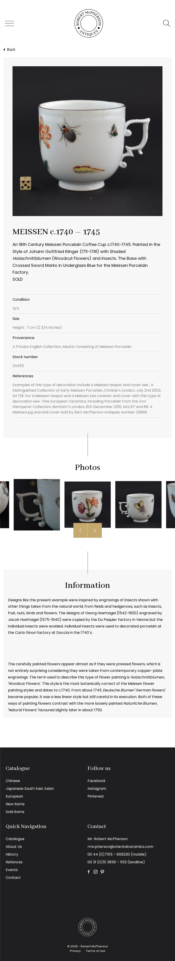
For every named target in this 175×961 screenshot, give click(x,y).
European (14, 796)
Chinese (13, 780)
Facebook (97, 780)
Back (11, 49)
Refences (14, 862)
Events (12, 869)
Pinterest (96, 796)
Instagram (97, 788)
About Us (14, 846)
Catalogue (15, 838)
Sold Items (15, 811)
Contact (13, 877)
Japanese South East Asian (30, 788)
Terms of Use (95, 951)
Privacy (75, 951)
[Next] (95, 530)
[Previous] (80, 530)
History (12, 854)
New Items (15, 804)
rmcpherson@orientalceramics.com (120, 846)
